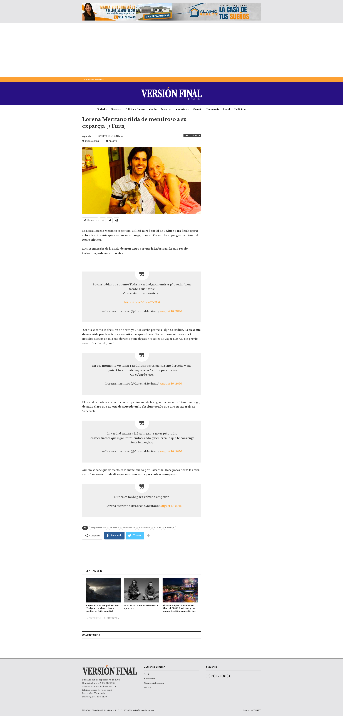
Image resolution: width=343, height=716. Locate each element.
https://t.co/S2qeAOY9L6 (142, 302)
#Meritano (144, 528)
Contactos (149, 678)
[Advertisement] (171, 50)
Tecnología (212, 109)
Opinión (197, 109)
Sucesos (116, 109)
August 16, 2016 (171, 311)
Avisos (147, 687)
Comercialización (154, 683)
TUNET (257, 710)
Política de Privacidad (145, 710)
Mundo (152, 109)
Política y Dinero (135, 109)
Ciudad (100, 109)
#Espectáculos (98, 528)
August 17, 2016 (171, 506)
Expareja (169, 528)
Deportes (166, 109)
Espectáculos (192, 135)
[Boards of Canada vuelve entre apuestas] (141, 590)
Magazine (181, 109)
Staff (146, 674)
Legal (226, 109)
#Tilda (157, 528)
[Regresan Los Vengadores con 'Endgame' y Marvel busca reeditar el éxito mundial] (103, 590)
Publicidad (240, 109)
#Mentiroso (129, 528)
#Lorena (114, 528)
